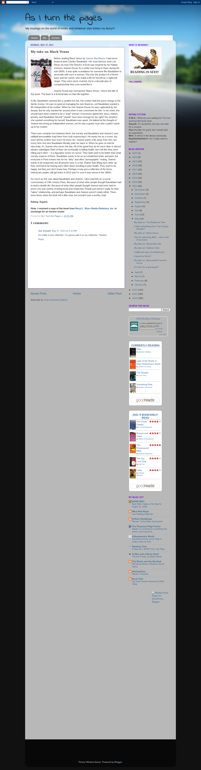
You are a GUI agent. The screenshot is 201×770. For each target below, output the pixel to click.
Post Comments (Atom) (56, 300)
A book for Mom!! (142, 256)
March (138, 276)
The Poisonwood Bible (142, 448)
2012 (135, 290)
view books (162, 334)
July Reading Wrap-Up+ (143, 514)
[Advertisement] (165, 613)
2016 (135, 174)
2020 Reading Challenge (148, 318)
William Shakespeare (146, 439)
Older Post (114, 293)
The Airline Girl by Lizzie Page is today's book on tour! (147, 540)
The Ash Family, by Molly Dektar (147, 556)
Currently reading (145, 345)
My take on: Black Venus (146, 233)
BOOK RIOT (138, 501)
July (137, 210)
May (137, 219)
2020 (135, 157)
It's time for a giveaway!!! (146, 267)
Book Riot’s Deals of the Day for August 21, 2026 (146, 505)
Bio (44, 38)
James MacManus (95, 58)
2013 (135, 186)
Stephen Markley (145, 352)
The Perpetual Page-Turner (146, 526)
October (139, 198)
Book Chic (137, 579)
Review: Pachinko (140, 574)
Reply (41, 239)
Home (34, 38)
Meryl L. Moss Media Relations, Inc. (94, 208)
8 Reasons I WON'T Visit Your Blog (148, 549)
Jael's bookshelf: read (145, 416)
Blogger (118, 762)
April (137, 272)
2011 (135, 294)
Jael (141, 323)
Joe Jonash (44, 231)
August (138, 206)
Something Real (144, 384)
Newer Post (38, 293)
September (140, 202)
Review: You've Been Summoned (147, 521)
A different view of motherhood (149, 252)
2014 (135, 182)
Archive (56, 38)
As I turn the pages (63, 18)
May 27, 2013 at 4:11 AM (64, 231)
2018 (135, 165)
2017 (135, 169)
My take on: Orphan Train (147, 248)
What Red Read (140, 511)
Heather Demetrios (145, 387)
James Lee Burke (145, 366)
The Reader (142, 373)
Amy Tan (142, 464)
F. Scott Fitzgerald (145, 427)
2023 (135, 153)
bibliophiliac (138, 571)
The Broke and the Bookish (146, 561)
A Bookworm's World (143, 536)
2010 (135, 298)
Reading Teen (139, 546)
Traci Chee (143, 375)
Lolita (139, 470)
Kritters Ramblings (142, 519)
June (137, 214)
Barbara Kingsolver (145, 453)
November (140, 194)
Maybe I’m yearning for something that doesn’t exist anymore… (149, 530)
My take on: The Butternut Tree (149, 222)
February (139, 280)
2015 (135, 178)
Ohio (138, 349)
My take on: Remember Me (147, 244)
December (140, 190)
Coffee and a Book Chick (145, 554)
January (139, 285)
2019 (135, 161)
